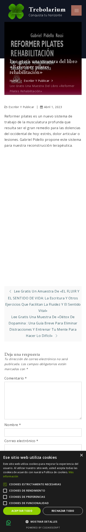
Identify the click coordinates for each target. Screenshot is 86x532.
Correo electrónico (21, 441)
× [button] (81, 455)
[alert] (43, 491)
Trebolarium (47, 9)
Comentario (15, 378)
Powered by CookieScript (43, 527)
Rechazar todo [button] (63, 511)
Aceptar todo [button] (21, 511)
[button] (43, 521)
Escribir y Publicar (21, 107)
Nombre (12, 424)
